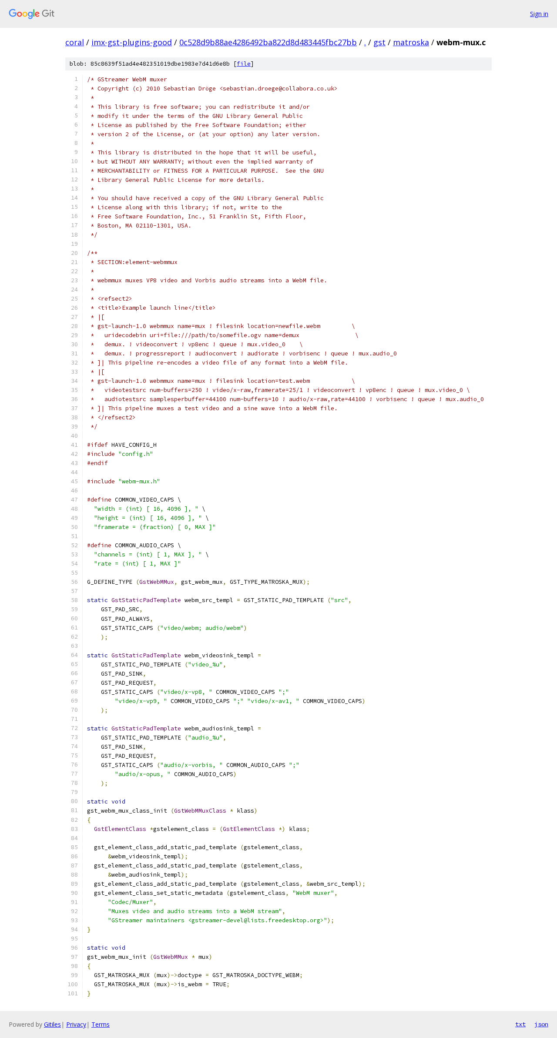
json (541, 1024)
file (244, 63)
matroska (411, 42)
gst (379, 42)
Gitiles (52, 1024)
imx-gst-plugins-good (131, 42)
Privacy (76, 1024)
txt (520, 1024)
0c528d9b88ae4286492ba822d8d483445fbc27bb (268, 42)
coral (74, 42)
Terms (100, 1024)
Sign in (539, 14)
